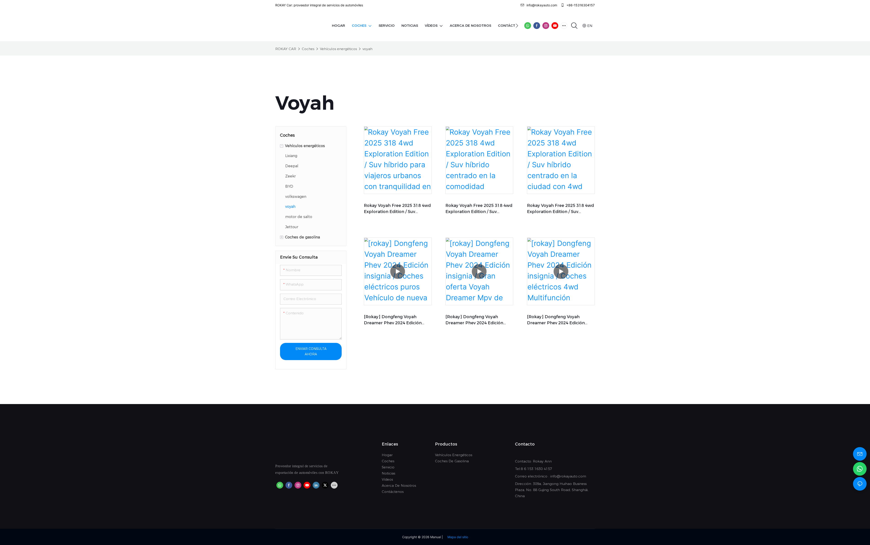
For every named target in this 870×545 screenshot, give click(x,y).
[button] (517, 26)
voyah (367, 49)
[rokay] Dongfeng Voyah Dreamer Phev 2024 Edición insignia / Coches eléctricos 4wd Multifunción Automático (560, 320)
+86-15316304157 (580, 5)
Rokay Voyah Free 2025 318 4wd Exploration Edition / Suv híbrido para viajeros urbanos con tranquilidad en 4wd (397, 209)
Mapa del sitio (457, 537)
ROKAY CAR (285, 49)
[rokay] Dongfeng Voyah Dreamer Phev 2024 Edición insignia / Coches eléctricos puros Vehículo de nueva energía (393, 320)
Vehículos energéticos (338, 49)
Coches (308, 49)
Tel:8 (519, 469)
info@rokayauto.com (542, 5)
